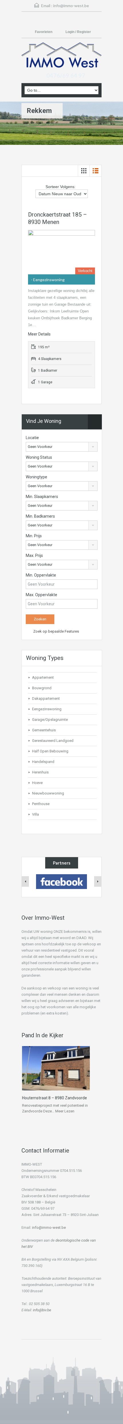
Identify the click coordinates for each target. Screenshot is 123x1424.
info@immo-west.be (71, 5)
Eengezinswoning (46, 709)
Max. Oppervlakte (41, 594)
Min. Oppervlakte (41, 575)
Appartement (43, 677)
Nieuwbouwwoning (48, 793)
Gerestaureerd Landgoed (53, 740)
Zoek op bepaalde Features (55, 631)
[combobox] (62, 447)
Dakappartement (46, 698)
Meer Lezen (64, 1111)
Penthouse (40, 804)
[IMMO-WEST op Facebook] (62, 881)
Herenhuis (40, 772)
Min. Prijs (34, 536)
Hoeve (37, 783)
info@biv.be (42, 1310)
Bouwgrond (41, 688)
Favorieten (44, 32)
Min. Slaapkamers (42, 496)
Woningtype (36, 477)
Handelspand (43, 762)
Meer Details (39, 334)
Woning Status (39, 457)
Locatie (32, 437)
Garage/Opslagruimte (50, 719)
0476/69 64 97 (65, 75)
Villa (35, 814)
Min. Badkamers (40, 516)
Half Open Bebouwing (50, 751)
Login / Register (78, 32)
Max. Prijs (34, 555)
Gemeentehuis (44, 730)
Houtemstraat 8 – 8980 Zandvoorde (54, 1098)
